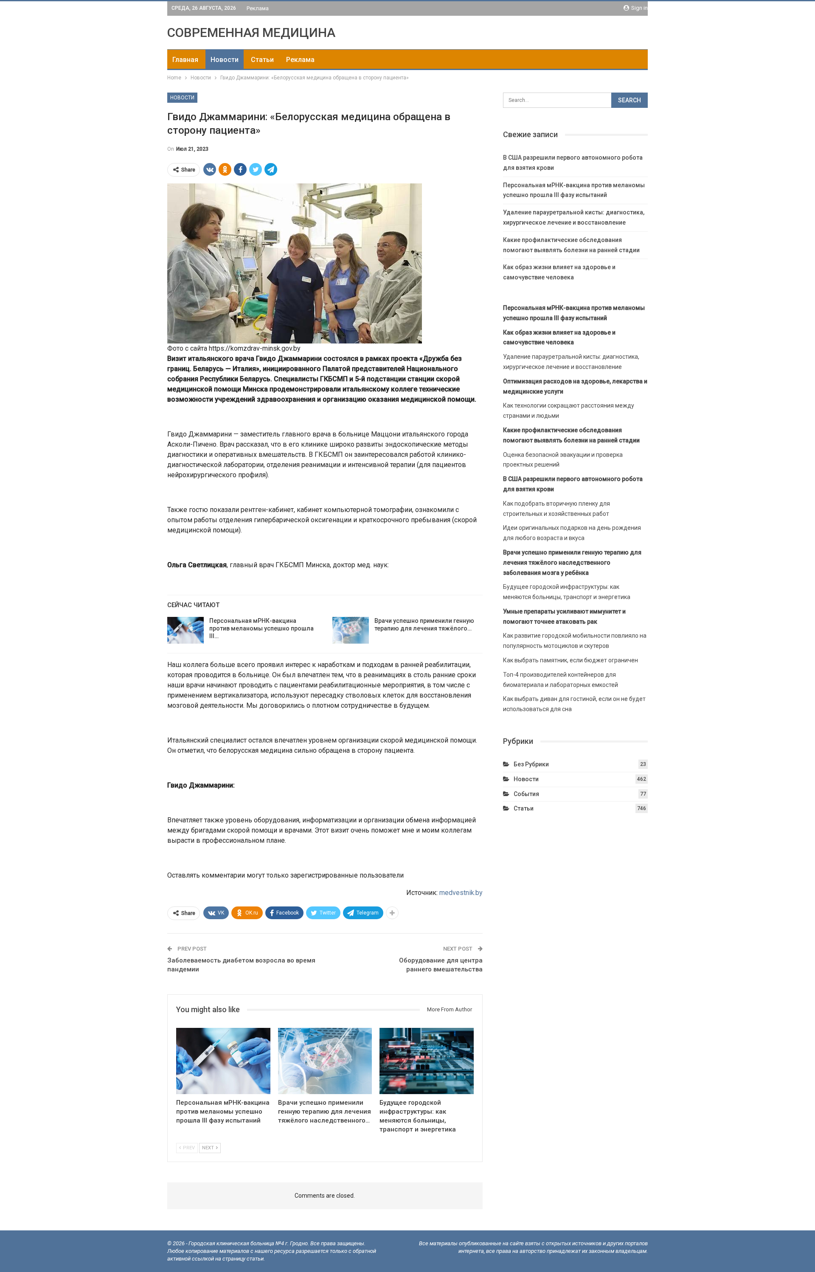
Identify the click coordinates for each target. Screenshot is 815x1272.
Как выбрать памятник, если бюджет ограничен (570, 660)
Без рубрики (531, 764)
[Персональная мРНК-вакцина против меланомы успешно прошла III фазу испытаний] (185, 630)
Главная (185, 60)
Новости (225, 60)
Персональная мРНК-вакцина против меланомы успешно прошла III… (261, 628)
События (526, 794)
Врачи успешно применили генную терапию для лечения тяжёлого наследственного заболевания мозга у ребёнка (572, 562)
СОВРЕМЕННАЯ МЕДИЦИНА (251, 32)
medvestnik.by (461, 893)
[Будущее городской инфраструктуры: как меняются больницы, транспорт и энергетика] (426, 1061)
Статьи (262, 60)
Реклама (258, 8)
